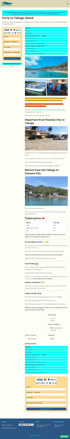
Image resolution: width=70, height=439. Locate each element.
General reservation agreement (59, 425)
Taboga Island (33, 338)
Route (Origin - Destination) (12, 52)
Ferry (53, 338)
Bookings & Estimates (11, 58)
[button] (68, 4)
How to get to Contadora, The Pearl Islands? (43, 425)
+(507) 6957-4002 (7, 425)
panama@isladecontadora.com (9, 428)
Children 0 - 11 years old (11, 42)
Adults (6, 36)
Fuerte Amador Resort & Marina (49, 153)
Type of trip (7, 47)
